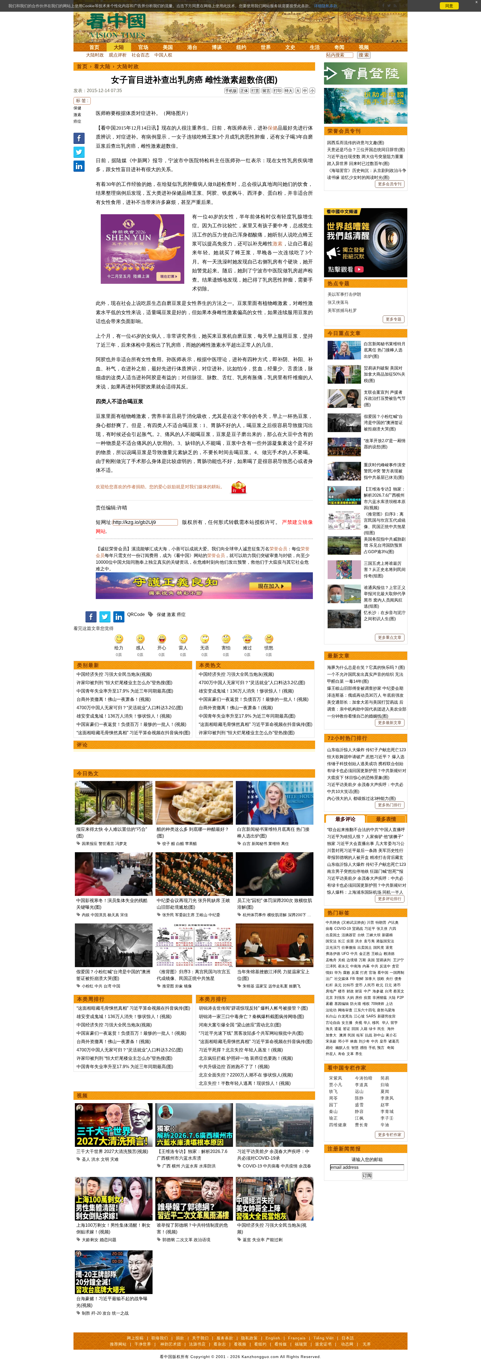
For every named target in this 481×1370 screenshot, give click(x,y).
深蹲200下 (297, 915)
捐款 (180, 1338)
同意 (449, 6)
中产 (367, 991)
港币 (397, 985)
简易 (385, 1078)
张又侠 (382, 929)
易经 (330, 1048)
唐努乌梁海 (386, 1010)
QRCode (136, 614)
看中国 (119, 25)
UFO (345, 954)
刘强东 (339, 998)
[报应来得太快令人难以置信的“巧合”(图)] (114, 784)
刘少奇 (364, 1041)
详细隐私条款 (325, 6)
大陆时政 (95, 55)
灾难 (114, 1159)
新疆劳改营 (386, 1016)
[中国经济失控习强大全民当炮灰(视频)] (274, 1180)
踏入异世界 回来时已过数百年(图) (358, 163)
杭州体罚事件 (254, 915)
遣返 (338, 1029)
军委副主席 (185, 915)
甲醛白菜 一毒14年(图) (348, 681)
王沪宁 (398, 960)
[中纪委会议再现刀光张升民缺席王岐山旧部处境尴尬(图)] (194, 855)
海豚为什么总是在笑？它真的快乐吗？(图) (366, 667)
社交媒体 (341, 979)
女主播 (348, 1023)
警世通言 (106, 843)
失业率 (258, 1239)
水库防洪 (207, 1166)
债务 (398, 979)
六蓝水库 (189, 1166)
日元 (388, 985)
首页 (94, 47)
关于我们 (200, 1338)
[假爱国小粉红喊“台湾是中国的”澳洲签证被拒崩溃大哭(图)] (114, 926)
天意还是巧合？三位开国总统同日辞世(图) (366, 149)
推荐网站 (118, 1344)
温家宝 (261, 986)
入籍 (363, 1029)
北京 (329, 998)
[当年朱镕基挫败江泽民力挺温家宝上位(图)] (274, 926)
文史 (290, 47)
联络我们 (159, 1338)
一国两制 (397, 972)
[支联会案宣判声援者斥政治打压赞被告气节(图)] (344, 392)
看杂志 (219, 1344)
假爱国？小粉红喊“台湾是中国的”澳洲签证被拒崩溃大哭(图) (383, 422)
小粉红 (88, 986)
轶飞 (333, 1091)
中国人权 (163, 55)
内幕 (366, 966)
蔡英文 (398, 991)
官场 (143, 47)
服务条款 (225, 1338)
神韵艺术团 (170, 1344)
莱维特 (274, 843)
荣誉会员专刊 (344, 131)
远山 (359, 1091)
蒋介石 (392, 1035)
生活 (315, 47)
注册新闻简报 (344, 1149)
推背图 (168, 986)
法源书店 (197, 1344)
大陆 (119, 47)
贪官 (395, 966)
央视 (358, 1023)
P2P (400, 998)
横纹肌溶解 (277, 915)
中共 (98, 986)
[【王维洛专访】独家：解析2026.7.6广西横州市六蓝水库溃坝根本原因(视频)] (194, 1106)
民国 (351, 1035)
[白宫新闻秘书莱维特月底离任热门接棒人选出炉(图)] (274, 784)
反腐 (355, 972)
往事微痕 (349, 947)
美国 (168, 47)
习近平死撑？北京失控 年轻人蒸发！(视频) (241, 1050)
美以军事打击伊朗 (344, 294)
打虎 (363, 972)
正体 (244, 90)
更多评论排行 (389, 898)
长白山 (331, 1016)
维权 (366, 1004)
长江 (341, 941)
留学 (394, 1023)
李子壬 (387, 1118)
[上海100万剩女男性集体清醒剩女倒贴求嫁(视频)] (114, 1180)
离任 (285, 843)
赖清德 (389, 954)
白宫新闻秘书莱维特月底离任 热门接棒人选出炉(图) (385, 350)
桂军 (360, 1035)
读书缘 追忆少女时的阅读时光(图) (358, 177)
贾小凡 (335, 1084)
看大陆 (102, 66)
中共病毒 (271, 1166)
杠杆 (329, 985)
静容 (359, 1111)
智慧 (355, 1048)
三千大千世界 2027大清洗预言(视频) (112, 1151)
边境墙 (352, 960)
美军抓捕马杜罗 (342, 310)
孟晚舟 (331, 960)
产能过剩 (274, 1239)
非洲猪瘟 (379, 998)
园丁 (333, 1104)
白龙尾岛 (345, 1016)
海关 (329, 1029)
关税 (341, 960)
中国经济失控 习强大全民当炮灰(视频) (114, 674)
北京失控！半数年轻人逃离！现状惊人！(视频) (245, 1083)
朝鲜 (360, 979)
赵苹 (385, 1104)
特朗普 (381, 922)
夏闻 (385, 1091)
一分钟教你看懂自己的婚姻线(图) (357, 716)
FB (352, 979)
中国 (116, 986)
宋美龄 (331, 1041)
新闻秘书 (259, 843)
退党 (389, 947)
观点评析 (118, 55)
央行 (389, 979)
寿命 (341, 1054)
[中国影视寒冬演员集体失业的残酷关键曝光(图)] (114, 855)
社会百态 (140, 55)
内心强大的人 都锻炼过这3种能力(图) (361, 798)
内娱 (86, 915)
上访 (389, 1004)
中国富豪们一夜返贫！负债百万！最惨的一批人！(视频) (131, 724)
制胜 (86, 1313)
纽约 (241, 47)
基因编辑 (341, 1004)
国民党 (378, 947)
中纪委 (214, 915)
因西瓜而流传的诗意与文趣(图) (355, 142)
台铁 (361, 935)
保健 (77, 108)
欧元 (379, 985)
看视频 (240, 1344)
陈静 (359, 1098)
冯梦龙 (121, 843)
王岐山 (201, 915)
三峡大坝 (373, 935)
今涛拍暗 (364, 1078)
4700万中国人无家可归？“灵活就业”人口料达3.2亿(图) (130, 707)
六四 (392, 929)
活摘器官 (349, 935)
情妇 (329, 972)
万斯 (362, 960)
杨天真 (113, 915)
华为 (338, 972)
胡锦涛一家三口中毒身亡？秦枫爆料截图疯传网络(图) (251, 1016)
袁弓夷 (369, 941)
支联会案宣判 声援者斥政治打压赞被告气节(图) (385, 398)
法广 (329, 979)
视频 (364, 47)
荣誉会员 (278, 548)
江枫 (359, 1118)
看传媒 (280, 1344)
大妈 (350, 998)
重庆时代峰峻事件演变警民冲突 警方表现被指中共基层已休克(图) (385, 471)
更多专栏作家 (389, 1134)
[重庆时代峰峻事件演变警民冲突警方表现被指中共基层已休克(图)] (344, 464)
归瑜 (385, 1084)
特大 (289, 90)
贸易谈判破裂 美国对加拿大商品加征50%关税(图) (384, 374)
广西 (166, 1166)
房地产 (331, 991)
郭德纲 (168, 1239)
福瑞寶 (301, 1344)
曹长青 (361, 1124)
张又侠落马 (338, 302)
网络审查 (345, 1010)
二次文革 (184, 1239)
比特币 (348, 985)
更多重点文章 (389, 637)
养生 (358, 1054)
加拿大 (370, 979)
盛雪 (359, 1104)
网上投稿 (135, 1338)
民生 (381, 1029)
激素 (77, 114)
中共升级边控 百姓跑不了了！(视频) (234, 1066)
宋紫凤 (335, 1078)
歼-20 (96, 1313)
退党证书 (323, 1344)
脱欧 (380, 979)
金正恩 (364, 954)
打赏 (255, 90)
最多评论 (345, 819)
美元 (338, 985)
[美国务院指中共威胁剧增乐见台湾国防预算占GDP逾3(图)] (344, 539)
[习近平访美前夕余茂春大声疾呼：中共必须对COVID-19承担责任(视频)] (274, 1106)
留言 (266, 90)
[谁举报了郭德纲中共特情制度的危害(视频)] (194, 1180)
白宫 (247, 843)
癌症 (77, 121)
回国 (355, 1029)
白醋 (180, 843)
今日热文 (88, 773)
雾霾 (329, 1004)
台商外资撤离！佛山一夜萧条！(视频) (114, 699)
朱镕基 (248, 986)
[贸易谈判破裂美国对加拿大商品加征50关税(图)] (344, 368)
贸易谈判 (384, 960)
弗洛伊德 (333, 954)
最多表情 (386, 819)
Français (297, 1338)
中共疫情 (289, 1166)
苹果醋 (191, 843)
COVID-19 (252, 1166)
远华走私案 (278, 986)
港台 (192, 47)
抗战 (368, 1035)
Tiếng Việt (323, 1338)
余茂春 (305, 1166)
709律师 (377, 1004)
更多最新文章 (389, 722)
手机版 (231, 90)
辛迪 (385, 1124)
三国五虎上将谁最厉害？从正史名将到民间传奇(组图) (385, 569)
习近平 (369, 929)
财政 (350, 991)
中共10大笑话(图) (343, 791)
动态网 (347, 1344)
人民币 (369, 985)
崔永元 (343, 966)
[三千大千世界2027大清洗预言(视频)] (114, 1106)
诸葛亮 (393, 1041)
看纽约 (260, 1344)
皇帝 (383, 1041)
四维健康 (338, 1124)
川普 (370, 922)
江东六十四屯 (365, 1010)
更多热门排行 (389, 805)
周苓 (333, 1098)
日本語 (348, 1338)
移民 (375, 1023)
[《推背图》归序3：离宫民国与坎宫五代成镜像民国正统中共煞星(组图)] (194, 926)
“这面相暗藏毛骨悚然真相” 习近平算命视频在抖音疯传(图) (133, 732)
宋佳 (124, 915)
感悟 (363, 1048)
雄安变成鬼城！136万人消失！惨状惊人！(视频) (124, 716)
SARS (371, 1016)
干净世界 (142, 1344)
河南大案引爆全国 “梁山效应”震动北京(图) (240, 1024)
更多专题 (393, 319)
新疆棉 (387, 935)
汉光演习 (333, 947)
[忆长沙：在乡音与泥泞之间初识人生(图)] (344, 612)
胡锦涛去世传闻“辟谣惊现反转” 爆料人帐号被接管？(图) (253, 1008)
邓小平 (343, 1041)
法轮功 (331, 1010)
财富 (358, 991)
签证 (346, 1029)
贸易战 (357, 929)
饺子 (166, 843)
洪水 (95, 1159)
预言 (381, 1048)
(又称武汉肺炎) (353, 922)
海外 (391, 1029)
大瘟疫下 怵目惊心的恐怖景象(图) (358, 777)
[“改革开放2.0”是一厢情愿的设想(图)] (344, 440)
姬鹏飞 (295, 986)
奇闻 (339, 47)
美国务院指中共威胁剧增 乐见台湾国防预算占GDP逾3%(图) (385, 545)
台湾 (107, 986)
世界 (266, 47)
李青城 (387, 1111)
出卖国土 (333, 935)
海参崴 (377, 991)
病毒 (329, 929)
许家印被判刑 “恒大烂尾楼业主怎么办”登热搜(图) (124, 682)
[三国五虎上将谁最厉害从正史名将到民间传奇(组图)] (344, 563)
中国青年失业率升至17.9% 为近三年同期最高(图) (125, 691)
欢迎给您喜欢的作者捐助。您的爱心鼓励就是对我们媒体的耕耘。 (160, 486)
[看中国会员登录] (366, 73)
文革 (350, 1054)
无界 (367, 1344)
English (273, 1338)
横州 (176, 1166)
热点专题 (339, 283)
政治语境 (202, 1239)
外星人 (331, 1054)
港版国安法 (385, 941)
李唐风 (387, 1098)
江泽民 (331, 966)
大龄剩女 (90, 1239)
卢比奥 (393, 922)
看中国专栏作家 (347, 1068)
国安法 (331, 941)
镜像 (188, 986)
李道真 (361, 1084)
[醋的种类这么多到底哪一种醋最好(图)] (194, 784)
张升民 (168, 915)
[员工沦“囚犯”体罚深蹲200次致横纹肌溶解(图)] (274, 855)
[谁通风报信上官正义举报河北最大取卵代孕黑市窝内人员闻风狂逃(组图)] (344, 587)
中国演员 (98, 915)
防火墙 (355, 1004)
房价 (358, 998)
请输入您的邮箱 (367, 1159)
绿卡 (372, 1029)
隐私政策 (249, 1338)
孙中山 (379, 1035)
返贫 (247, 1239)
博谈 (217, 47)
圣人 (86, 1159)
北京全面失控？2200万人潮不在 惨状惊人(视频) (246, 1075)
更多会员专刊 (389, 184)
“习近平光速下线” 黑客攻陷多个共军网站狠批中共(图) (251, 1033)
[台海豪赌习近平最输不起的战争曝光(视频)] (114, 1253)
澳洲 (342, 1035)
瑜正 (333, 1118)
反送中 (385, 966)
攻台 (106, 1313)
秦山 (333, 1111)
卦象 (179, 986)
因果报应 (89, 843)
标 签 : (82, 100)
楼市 (341, 991)
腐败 (346, 972)
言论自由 (333, 1023)
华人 (367, 1023)
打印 (277, 90)
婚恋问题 (108, 1239)
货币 (358, 985)
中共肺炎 (333, 922)
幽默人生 (342, 1048)
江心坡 (359, 1016)
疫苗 (350, 941)
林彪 (353, 1041)
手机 (372, 1048)
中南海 (355, 966)
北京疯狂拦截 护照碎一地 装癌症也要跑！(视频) (246, 1058)
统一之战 (120, 1313)
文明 (105, 1159)
